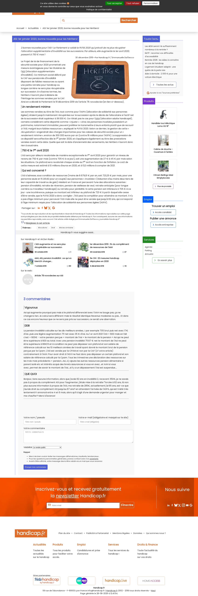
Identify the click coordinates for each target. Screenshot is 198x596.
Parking (148, 250)
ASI (23, 71)
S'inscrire (127, 505)
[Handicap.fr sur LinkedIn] (168, 505)
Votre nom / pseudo (34, 417)
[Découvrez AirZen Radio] (81, 581)
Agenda (148, 247)
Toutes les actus (164, 84)
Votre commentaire (34, 428)
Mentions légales (121, 533)
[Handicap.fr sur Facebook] (172, 505)
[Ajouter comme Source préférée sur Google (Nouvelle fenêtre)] (190, 505)
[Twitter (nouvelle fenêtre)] (49, 208)
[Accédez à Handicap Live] (116, 581)
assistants (94, 459)
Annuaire (149, 254)
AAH (97, 118)
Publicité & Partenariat (97, 533)
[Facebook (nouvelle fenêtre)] (42, 208)
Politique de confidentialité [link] (99, 9)
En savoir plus (164, 260)
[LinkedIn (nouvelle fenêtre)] (38, 208)
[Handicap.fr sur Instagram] (183, 505)
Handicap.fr (112, 590)
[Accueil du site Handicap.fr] (31, 533)
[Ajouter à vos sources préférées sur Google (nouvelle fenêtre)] (53, 208)
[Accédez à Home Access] (151, 581)
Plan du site (64, 533)
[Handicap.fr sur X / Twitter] (179, 505)
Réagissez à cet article (38, 223)
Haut (153, 590)
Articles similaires (66, 228)
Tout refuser (132, 3)
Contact (78, 533)
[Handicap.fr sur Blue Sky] (175, 505)
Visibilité (28, 447)
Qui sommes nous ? (156, 533)
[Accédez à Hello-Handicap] (46, 581)
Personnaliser (151, 3)
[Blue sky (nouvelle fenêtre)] (45, 208)
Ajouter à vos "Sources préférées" (165, 93)
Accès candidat (163, 212)
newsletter (67, 496)
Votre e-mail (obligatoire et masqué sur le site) (103, 417)
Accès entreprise (164, 224)
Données (137, 533)
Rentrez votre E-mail (35, 505)
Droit (53, 228)
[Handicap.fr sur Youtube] (187, 505)
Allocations (42, 228)
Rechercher (129, 20)
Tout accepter (114, 3)
